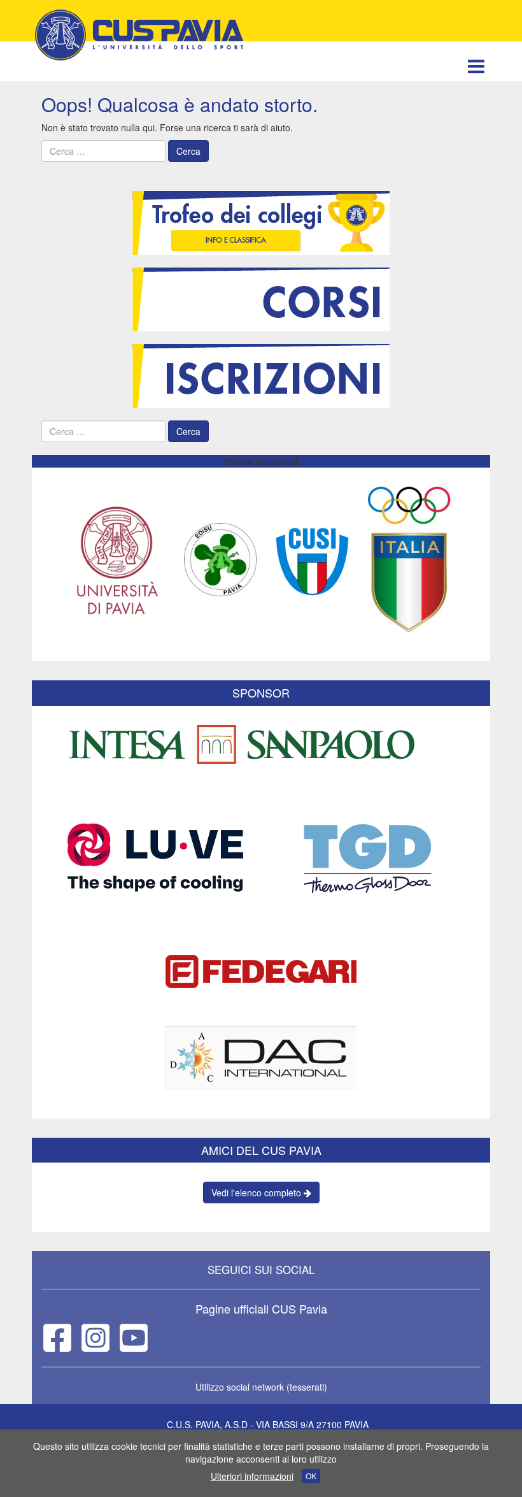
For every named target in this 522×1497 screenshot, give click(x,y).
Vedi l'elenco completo (257, 1192)
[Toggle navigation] (476, 66)
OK (311, 1475)
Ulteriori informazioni (252, 1476)
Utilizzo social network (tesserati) (261, 1386)
